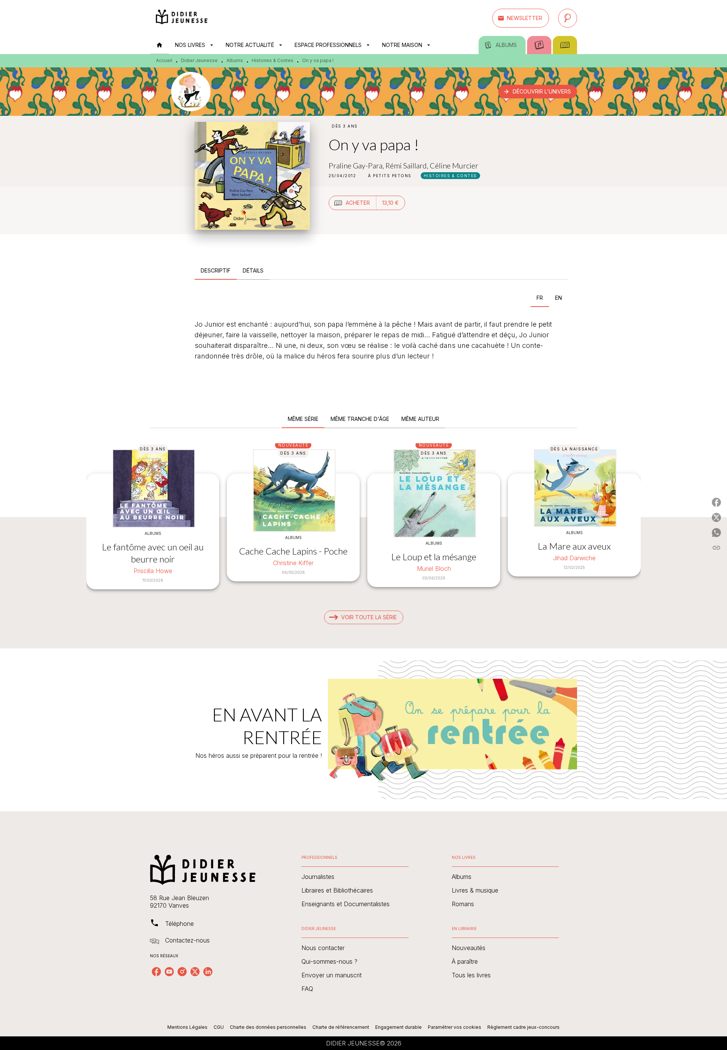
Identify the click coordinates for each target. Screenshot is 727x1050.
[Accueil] (182, 18)
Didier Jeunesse (199, 60)
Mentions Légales (187, 1027)
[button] (520, 18)
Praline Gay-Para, (357, 165)
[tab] (159, 45)
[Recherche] (567, 18)
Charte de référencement (340, 1027)
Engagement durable (398, 1027)
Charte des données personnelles (268, 1027)
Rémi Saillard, (407, 165)
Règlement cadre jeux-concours (523, 1027)
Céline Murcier (454, 165)
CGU (219, 1027)
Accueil (164, 60)
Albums (234, 60)
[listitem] (156, 971)
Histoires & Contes (272, 60)
